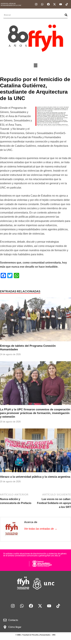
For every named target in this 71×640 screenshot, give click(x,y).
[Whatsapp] (42, 4)
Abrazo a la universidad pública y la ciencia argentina (35, 476)
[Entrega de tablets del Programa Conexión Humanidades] (35, 320)
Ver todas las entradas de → (40, 528)
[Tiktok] (66, 4)
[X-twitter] (54, 4)
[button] (35, 65)
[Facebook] (48, 4)
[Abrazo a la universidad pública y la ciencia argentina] (35, 451)
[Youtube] (60, 4)
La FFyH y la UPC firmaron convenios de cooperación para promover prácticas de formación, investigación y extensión (35, 413)
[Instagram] (36, 4)
